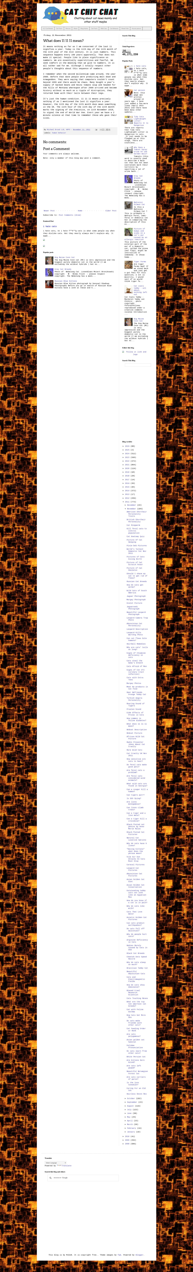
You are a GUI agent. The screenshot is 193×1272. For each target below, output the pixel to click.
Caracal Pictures (136, 865)
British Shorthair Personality (136, 521)
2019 (128, 472)
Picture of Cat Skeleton (134, 569)
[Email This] (101, 130)
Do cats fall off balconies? (136, 930)
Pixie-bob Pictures (137, 546)
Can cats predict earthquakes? (136, 924)
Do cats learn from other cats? (137, 1052)
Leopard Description (137, 629)
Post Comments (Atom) (70, 215)
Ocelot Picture (134, 603)
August (131, 1106)
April (130, 1121)
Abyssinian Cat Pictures (134, 875)
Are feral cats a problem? (136, 771)
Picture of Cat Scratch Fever (135, 564)
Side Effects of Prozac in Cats (135, 714)
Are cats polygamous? (134, 1035)
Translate (66, 1166)
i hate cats (50, 226)
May (129, 1117)
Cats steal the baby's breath (135, 662)
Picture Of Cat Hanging (134, 541)
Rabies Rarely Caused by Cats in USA (137, 948)
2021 (128, 465)
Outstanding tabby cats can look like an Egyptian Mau (136, 894)
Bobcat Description (137, 730)
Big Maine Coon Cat (65, 257)
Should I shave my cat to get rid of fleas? (137, 576)
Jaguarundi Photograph (133, 608)
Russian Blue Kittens (66, 281)
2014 (128, 491)
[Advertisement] (135, 403)
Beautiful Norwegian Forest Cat (137, 1072)
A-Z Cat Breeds (48, 28)
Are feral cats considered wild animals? (136, 778)
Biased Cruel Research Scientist (133, 993)
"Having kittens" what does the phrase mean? (136, 851)
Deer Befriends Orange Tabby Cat (136, 693)
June (130, 1113)
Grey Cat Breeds (63, 269)
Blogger (139, 1255)
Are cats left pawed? (134, 1067)
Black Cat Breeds (136, 953)
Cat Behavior (114, 28)
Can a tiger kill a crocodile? (137, 820)
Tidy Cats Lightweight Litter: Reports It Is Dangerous (141, 121)
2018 (128, 476)
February (132, 1128)
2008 (128, 1144)
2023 (128, 457)
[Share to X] (105, 130)
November (132, 509)
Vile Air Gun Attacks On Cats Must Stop (136, 859)
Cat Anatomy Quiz (136, 537)
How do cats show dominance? (136, 986)
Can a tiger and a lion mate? (136, 814)
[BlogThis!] (103, 130)
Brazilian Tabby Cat (137, 968)
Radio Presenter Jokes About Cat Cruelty (136, 744)
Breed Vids (125, 28)
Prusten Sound (134, 709)
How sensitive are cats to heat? (136, 760)
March (130, 1124)
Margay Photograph (136, 600)
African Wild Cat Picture (136, 738)
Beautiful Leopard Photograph (136, 613)
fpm (119, 1255)
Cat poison (139, 90)
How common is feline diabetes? (136, 719)
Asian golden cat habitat (136, 1041)
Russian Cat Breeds (137, 582)
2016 (128, 483)
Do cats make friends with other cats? (134, 1023)
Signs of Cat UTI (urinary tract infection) (136, 672)
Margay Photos (134, 683)
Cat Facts (59, 28)
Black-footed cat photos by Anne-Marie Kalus (136, 827)
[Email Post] (96, 130)
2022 (128, 461)
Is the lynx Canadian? (133, 1084)
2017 (128, 480)
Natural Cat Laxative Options (136, 839)
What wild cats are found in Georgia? (137, 785)
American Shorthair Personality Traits (137, 514)
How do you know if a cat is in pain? (137, 902)
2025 (128, 450)
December (132, 505)
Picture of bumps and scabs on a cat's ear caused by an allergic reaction (136, 234)
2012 (128, 498)
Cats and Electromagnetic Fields (136, 979)
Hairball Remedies (136, 644)
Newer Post (49, 211)
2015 (128, 487)
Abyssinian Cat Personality (134, 625)
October (131, 1099)
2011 (128, 502)
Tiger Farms (140, 262)
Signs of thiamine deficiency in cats (136, 655)
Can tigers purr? (136, 795)
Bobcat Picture (134, 733)
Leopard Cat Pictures (133, 869)
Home (80, 211)
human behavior (59, 133)
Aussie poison (136, 28)
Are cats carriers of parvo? (136, 1078)
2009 (128, 1140)
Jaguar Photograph (136, 596)
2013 (128, 494)
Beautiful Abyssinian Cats (136, 973)
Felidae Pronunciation (135, 1047)
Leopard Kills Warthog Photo (135, 634)
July (130, 1110)
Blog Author (84, 28)
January (131, 1132)
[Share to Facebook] (107, 130)
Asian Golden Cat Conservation (136, 886)
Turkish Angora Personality (134, 699)
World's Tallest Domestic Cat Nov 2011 (136, 551)
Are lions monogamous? (134, 803)
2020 (128, 469)
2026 (128, 446)
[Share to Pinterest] (109, 130)
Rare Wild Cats (134, 750)
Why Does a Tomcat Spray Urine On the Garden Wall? (140, 151)
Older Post (111, 211)
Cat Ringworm (133, 525)
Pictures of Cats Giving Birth (136, 558)
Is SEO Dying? (134, 799)
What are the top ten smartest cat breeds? (136, 1004)
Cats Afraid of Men (137, 666)
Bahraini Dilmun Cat (139, 203)
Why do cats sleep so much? (136, 963)
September (132, 1102)
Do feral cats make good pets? (137, 766)
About (75, 28)
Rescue (68, 28)
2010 (128, 1137)
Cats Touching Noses (137, 998)
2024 (128, 454)
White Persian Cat (136, 1057)
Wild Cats (104, 28)
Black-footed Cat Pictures (136, 833)
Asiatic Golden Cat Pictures (137, 918)
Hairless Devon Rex (137, 1094)
